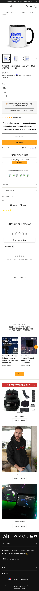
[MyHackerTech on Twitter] (19, 536)
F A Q (3, 200)
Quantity (4, 92)
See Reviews (17, 117)
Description (5, 184)
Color (3, 84)
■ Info (4, 567)
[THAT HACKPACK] (19, 398)
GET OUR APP (6, 543)
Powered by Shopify (19, 588)
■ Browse (5, 573)
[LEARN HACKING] (19, 501)
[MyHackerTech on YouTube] (35, 536)
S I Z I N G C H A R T (8, 196)
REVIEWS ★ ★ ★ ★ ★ (9, 190)
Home (4, 13)
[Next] (36, 347)
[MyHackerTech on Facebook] (15, 536)
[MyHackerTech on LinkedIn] (31, 536)
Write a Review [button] (20, 240)
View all (19, 374)
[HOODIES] (19, 449)
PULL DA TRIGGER (19, 420)
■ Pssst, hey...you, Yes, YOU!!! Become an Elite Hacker (18, 550)
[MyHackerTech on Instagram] (23, 536)
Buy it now (19, 143)
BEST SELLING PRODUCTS (19, 327)
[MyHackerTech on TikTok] (27, 536)
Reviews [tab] (8, 247)
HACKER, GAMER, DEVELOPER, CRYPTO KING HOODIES (20, 330)
